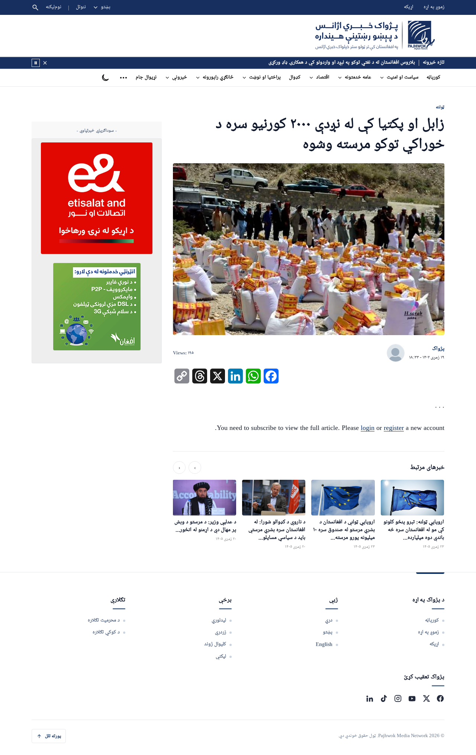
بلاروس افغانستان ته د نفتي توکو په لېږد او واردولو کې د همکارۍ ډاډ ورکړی (341, 62)
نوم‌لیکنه (53, 7)
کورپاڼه (433, 77)
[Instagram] (398, 698)
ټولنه (440, 107)
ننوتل (81, 7)
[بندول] (45, 63)
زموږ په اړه (434, 7)
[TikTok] (384, 698)
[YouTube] (412, 698)
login (367, 427)
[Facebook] (440, 698)
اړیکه (408, 7)
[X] (426, 698)
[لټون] (35, 7)
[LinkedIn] (370, 698)
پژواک (438, 349)
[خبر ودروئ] (36, 63)
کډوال (294, 77)
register (394, 427)
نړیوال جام (146, 77)
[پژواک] (395, 353)
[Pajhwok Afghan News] (375, 36)
